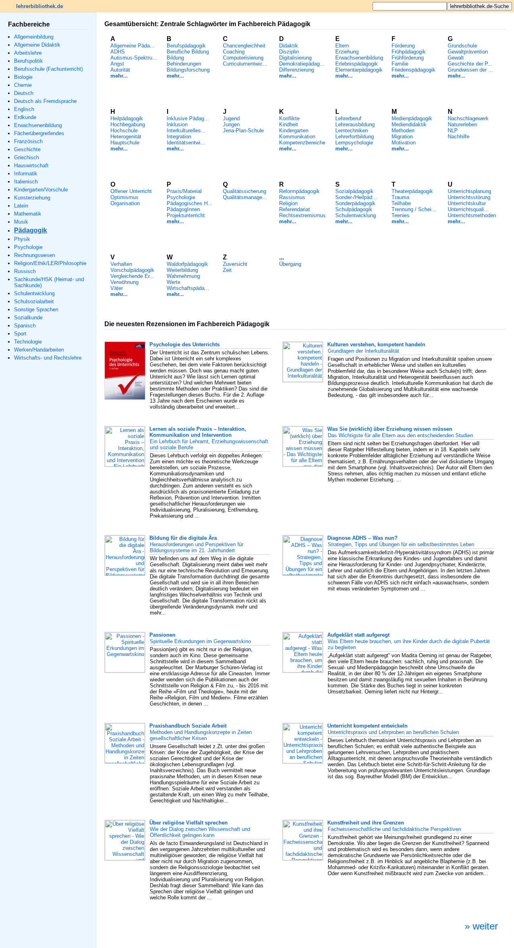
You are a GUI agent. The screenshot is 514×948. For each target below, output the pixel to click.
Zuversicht (235, 264)
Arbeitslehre (28, 53)
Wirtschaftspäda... (188, 288)
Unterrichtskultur (467, 203)
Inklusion (177, 124)
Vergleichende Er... (132, 276)
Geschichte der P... (470, 64)
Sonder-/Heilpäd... (356, 197)
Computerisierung (243, 58)
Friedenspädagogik (413, 70)
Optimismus (124, 197)
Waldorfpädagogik (187, 264)
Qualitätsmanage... (245, 197)
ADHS (117, 52)
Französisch (28, 141)
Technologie (28, 342)
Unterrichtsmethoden (472, 215)
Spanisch (25, 326)
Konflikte (289, 118)
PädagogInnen (183, 209)
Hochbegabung (127, 124)
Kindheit (288, 124)
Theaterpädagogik (412, 191)
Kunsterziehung (32, 198)
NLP (453, 130)
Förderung (403, 46)
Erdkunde (25, 117)
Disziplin (289, 52)
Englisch (24, 109)
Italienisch (26, 182)
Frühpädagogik (409, 52)
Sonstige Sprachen (36, 309)
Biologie (23, 77)
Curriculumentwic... (245, 64)
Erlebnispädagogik (356, 64)
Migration (402, 137)
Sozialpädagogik (354, 191)
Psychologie (28, 247)
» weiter (481, 926)
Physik (22, 239)
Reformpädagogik (299, 191)
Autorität (120, 70)
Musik (21, 222)
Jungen (231, 124)
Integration (179, 137)
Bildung (175, 58)
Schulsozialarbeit (34, 301)
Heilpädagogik (126, 118)
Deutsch (23, 93)
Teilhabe (401, 203)
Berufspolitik (28, 61)
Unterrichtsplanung (469, 191)
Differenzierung (296, 70)
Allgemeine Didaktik (37, 45)
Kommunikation (297, 137)
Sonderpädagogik (355, 203)
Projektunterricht (186, 215)
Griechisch (26, 157)
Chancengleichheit (244, 46)
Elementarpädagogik (359, 70)
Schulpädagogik (353, 209)
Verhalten (121, 264)
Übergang (290, 264)
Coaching (234, 52)
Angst (117, 64)
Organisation (125, 203)
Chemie (23, 85)
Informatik (25, 174)
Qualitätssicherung (244, 191)
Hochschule (124, 130)
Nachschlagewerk (468, 118)
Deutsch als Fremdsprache (45, 101)
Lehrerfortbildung (354, 137)
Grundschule (462, 46)
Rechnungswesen (34, 255)
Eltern (342, 46)
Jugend (231, 118)
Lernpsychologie (354, 143)
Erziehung (347, 52)
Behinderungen (184, 64)
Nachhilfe (458, 137)
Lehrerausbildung (355, 124)
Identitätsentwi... (186, 143)
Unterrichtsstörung (469, 197)
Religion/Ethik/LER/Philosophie (50, 263)
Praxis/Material (184, 191)
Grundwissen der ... (470, 70)
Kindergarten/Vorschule (41, 190)
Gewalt (456, 58)
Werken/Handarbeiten (39, 350)
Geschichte (27, 149)
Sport (20, 334)
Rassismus (292, 197)
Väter (116, 288)
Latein (21, 206)
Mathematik (27, 214)
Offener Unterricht (131, 191)
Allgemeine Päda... (132, 46)
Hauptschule (124, 143)
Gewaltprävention (468, 52)
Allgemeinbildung (33, 37)
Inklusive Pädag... (188, 118)
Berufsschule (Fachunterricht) (48, 69)
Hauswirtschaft (31, 165)
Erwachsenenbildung (38, 125)
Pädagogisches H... (189, 203)
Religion (288, 203)
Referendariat (294, 209)
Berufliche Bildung (188, 52)
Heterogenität (125, 137)
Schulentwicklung (34, 293)
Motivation (404, 143)
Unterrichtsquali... (468, 209)
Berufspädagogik (186, 46)
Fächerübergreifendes (39, 133)
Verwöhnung (124, 282)
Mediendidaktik (409, 124)
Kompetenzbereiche (302, 143)
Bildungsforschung (188, 70)
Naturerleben (462, 124)
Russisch (25, 271)
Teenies (401, 215)
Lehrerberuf (348, 118)
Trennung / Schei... (414, 209)
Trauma (400, 197)
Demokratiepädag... (301, 64)
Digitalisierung (295, 58)
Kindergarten (293, 130)
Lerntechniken (351, 130)
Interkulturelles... (186, 130)
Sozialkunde (28, 318)
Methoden (403, 130)
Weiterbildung (182, 270)
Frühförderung (408, 58)
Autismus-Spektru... (133, 58)
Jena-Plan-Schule (243, 130)
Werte (173, 282)
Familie (400, 64)
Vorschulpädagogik (132, 270)
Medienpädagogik (412, 118)
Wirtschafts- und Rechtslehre (48, 358)
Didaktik (288, 46)
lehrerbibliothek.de (39, 6)
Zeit (227, 270)
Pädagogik (30, 230)
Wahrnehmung (183, 276)
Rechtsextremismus (302, 215)
